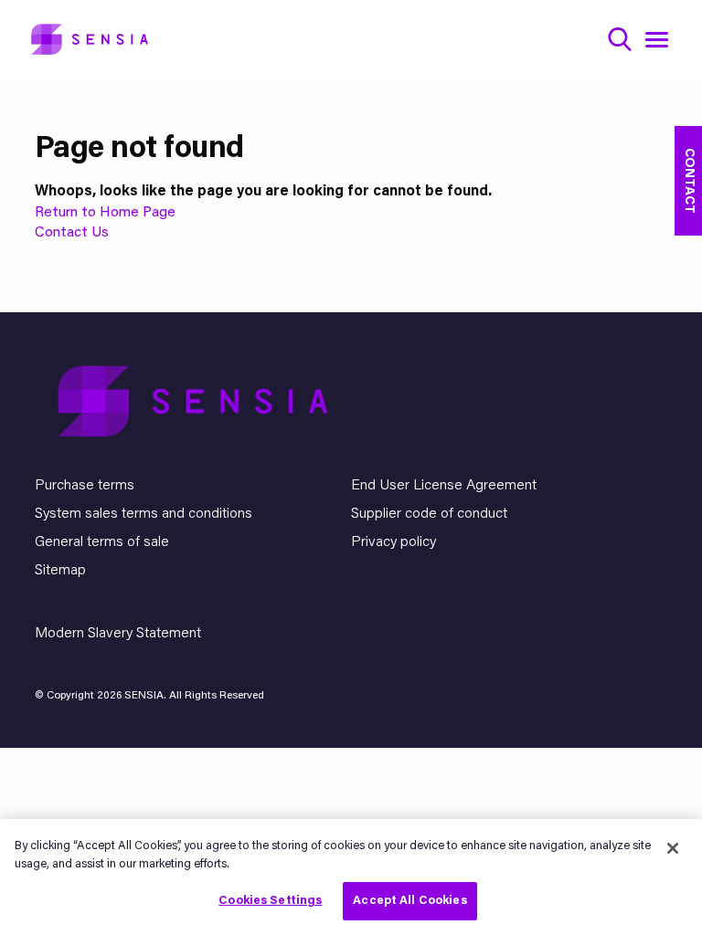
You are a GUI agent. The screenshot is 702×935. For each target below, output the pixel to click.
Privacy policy (393, 542)
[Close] (673, 848)
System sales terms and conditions (143, 514)
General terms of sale (102, 542)
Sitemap (60, 570)
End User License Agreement (444, 485)
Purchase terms (84, 485)
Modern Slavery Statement (118, 633)
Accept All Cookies (409, 901)
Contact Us (72, 233)
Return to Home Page (105, 212)
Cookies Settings (270, 901)
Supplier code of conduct (429, 514)
